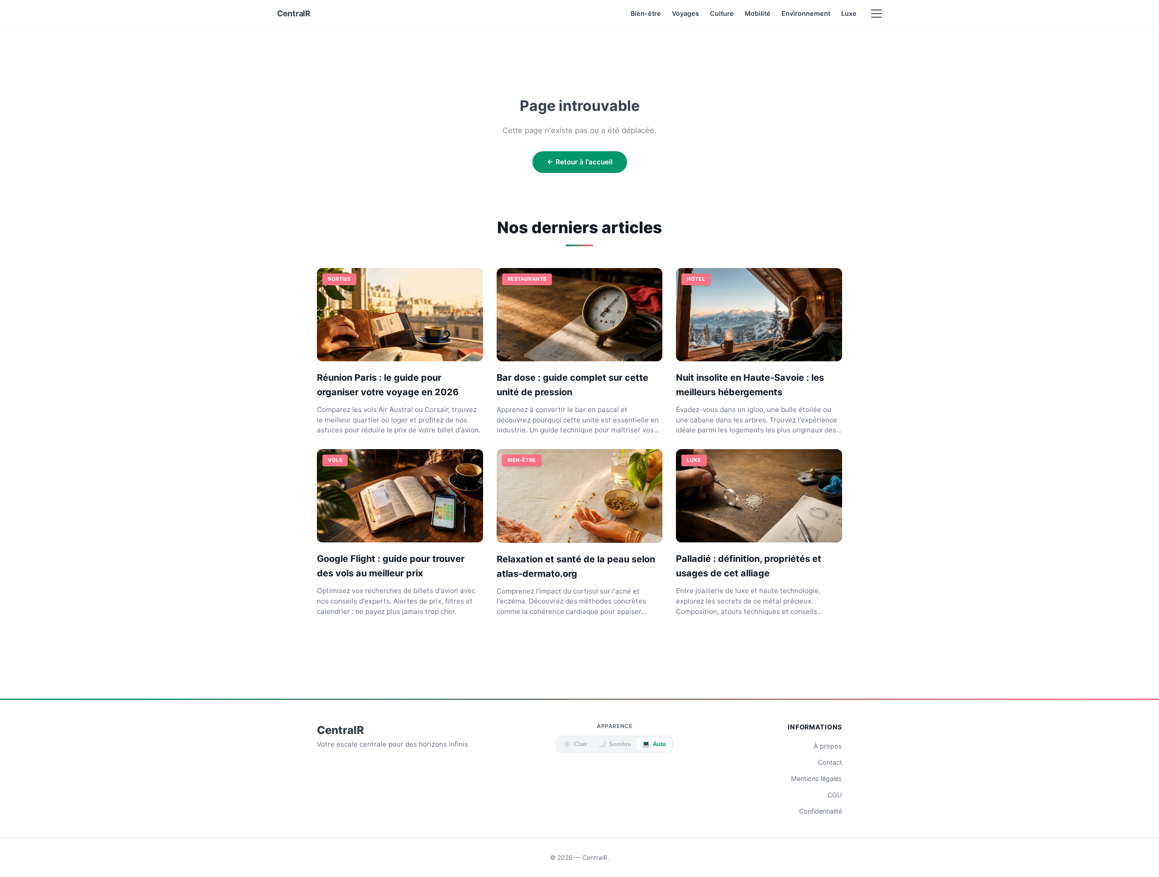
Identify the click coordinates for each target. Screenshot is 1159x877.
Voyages (685, 13)
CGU (835, 795)
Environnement (805, 13)
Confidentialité (820, 811)
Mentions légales (816, 778)
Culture (722, 13)
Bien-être (646, 13)
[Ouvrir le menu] (876, 14)
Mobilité (758, 13)
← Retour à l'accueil (580, 162)
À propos (828, 746)
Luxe (849, 13)
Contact (830, 762)
